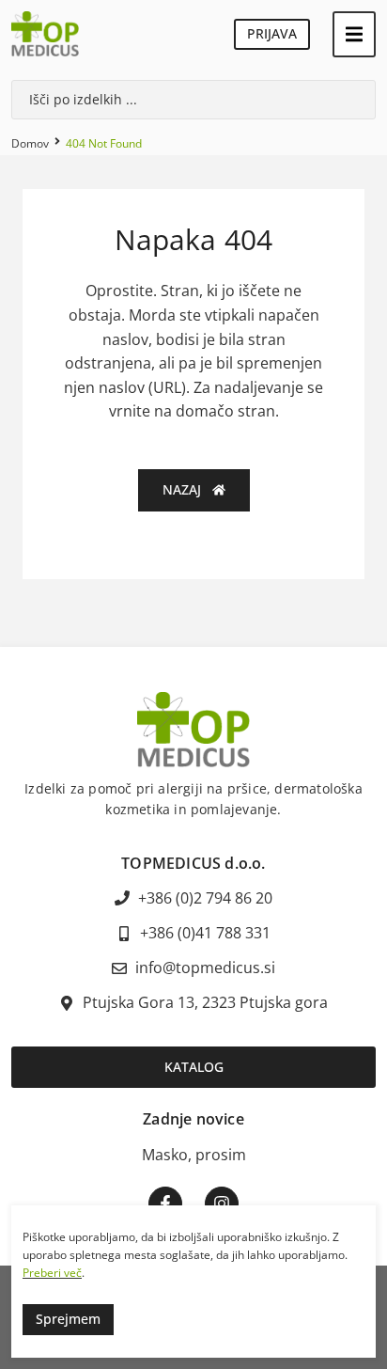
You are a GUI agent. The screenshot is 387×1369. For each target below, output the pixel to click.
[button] (354, 34)
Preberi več (52, 1273)
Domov (30, 143)
